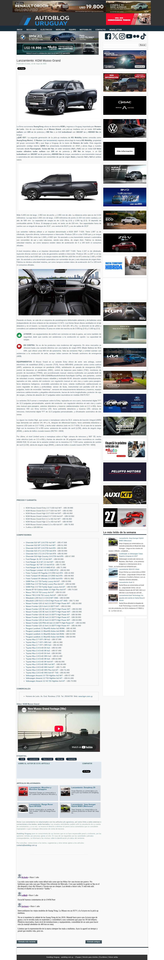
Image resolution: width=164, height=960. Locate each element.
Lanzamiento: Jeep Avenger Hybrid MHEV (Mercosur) (83, 805)
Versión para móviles (90, 957)
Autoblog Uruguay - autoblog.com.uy (60, 957)
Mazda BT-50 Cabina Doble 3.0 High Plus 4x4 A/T (46, 590)
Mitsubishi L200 (42, 598)
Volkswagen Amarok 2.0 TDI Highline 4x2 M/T (44, 676)
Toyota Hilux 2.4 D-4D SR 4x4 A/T (39, 662)
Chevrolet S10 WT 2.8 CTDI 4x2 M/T (41, 542)
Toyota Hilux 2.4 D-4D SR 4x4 (38, 659)
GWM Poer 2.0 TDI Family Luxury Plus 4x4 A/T (45, 584)
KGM (22, 759)
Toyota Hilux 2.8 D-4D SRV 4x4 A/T (40, 667)
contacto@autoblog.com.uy (27, 845)
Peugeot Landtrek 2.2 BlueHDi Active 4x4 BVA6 (45, 634)
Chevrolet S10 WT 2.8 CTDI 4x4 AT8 (40, 548)
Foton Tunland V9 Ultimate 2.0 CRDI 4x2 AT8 (44, 576)
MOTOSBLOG (86, 30)
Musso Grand (47, 759)
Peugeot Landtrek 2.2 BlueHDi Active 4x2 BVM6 (45, 628)
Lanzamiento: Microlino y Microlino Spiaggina (40, 788)
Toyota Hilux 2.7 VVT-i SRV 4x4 (38, 645)
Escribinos (103, 957)
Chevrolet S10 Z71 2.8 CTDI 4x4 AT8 (41, 551)
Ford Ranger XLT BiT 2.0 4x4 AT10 (40, 565)
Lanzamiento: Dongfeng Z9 (83, 787)
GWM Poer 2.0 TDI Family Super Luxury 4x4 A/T (45, 587)
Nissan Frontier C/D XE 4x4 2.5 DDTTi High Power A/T (48, 615)
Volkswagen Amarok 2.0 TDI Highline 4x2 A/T (44, 678)
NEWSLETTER (115, 30)
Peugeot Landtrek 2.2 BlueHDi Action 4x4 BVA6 (45, 637)
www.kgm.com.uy (85, 696)
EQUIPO (72, 30)
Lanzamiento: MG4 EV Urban (129, 569)
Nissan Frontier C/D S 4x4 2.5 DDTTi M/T (42, 606)
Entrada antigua (93, 942)
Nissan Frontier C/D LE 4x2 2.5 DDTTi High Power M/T (48, 603)
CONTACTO (100, 30)
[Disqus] (59, 905)
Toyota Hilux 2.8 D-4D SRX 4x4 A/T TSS (42, 673)
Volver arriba (113, 957)
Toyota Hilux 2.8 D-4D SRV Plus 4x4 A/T (42, 670)
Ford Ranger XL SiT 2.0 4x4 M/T (39, 559)
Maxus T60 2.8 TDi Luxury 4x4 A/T (40, 592)
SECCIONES (31, 30)
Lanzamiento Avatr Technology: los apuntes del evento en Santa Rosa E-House (132, 598)
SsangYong (71, 759)
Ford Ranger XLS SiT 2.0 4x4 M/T (39, 562)
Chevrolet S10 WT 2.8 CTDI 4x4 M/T (41, 545)
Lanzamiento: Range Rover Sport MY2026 (41, 805)
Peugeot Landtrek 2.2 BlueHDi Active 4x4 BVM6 (45, 631)
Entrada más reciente (27, 942)
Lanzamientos (33, 759)
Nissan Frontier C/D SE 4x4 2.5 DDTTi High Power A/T (48, 617)
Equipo (78, 957)
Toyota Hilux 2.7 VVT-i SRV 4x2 (38, 642)
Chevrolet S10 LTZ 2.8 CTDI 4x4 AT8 (41, 554)
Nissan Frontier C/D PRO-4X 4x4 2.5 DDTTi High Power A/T (50, 623)
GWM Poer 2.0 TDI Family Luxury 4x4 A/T (43, 581)
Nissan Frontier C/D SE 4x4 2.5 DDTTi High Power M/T (48, 609)
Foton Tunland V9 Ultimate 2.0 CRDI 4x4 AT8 (44, 579)
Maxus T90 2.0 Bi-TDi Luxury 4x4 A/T (41, 595)
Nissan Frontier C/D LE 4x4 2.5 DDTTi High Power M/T (48, 620)
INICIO (19, 30)
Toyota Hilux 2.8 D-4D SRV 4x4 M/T (40, 664)
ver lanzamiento (50, 140)
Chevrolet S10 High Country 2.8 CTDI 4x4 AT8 (44, 556)
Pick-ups (60, 759)
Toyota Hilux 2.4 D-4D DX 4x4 (38, 653)
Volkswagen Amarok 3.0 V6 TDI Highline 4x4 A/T (45, 681)
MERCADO (60, 30)
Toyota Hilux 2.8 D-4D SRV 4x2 (38, 656)
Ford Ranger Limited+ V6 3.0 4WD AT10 (42, 570)
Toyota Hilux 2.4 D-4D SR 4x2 (38, 651)
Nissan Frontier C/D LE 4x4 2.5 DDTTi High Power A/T (48, 626)
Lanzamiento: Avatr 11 (126, 582)
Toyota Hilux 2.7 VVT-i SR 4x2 (38, 639)
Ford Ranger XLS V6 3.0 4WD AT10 (40, 568)
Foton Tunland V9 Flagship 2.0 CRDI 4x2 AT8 (44, 573)
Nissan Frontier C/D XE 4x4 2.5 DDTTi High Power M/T (48, 612)
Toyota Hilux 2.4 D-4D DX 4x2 (38, 648)
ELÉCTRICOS (46, 30)
